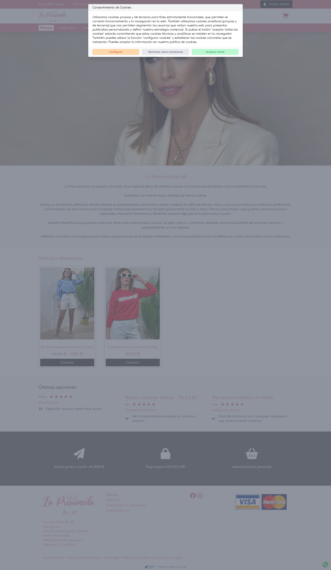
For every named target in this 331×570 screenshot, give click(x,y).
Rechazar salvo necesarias (165, 52)
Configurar (116, 52)
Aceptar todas (215, 52)
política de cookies (183, 42)
